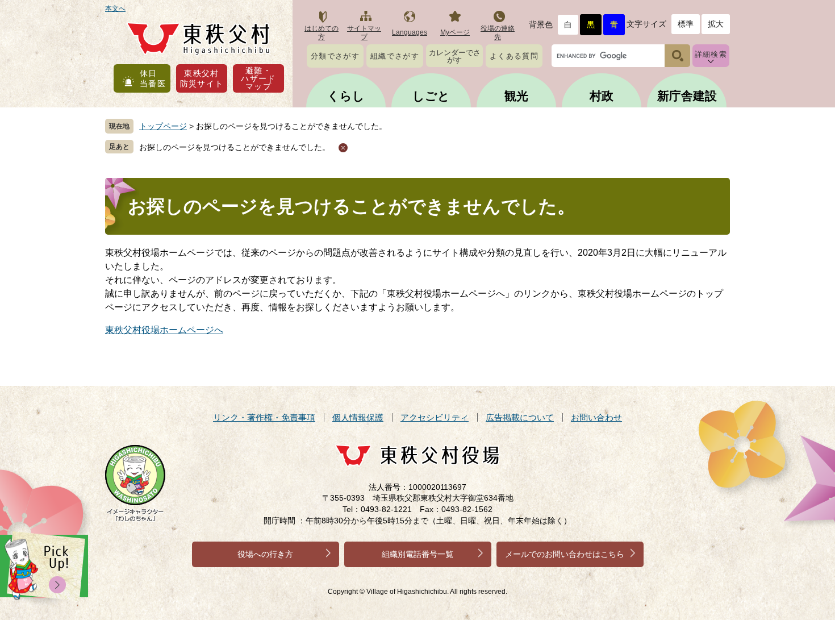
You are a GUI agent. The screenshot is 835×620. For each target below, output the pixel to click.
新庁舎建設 (687, 95)
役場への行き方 (265, 554)
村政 (601, 95)
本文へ (115, 9)
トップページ (163, 126)
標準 (686, 23)
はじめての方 (321, 32)
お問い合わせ (596, 417)
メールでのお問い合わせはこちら (564, 554)
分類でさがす (335, 56)
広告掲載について (520, 417)
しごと (431, 95)
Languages (409, 32)
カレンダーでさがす (455, 56)
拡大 (716, 23)
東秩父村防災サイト (202, 78)
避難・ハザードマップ (258, 78)
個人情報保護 (357, 417)
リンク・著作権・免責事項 (264, 417)
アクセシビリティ (434, 417)
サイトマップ (364, 32)
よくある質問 (514, 56)
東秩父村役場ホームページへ (164, 330)
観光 (516, 95)
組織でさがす (394, 56)
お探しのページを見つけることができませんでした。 (234, 147)
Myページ (455, 32)
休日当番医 (153, 78)
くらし (346, 95)
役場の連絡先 (498, 32)
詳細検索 (711, 54)
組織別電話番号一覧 (417, 554)
